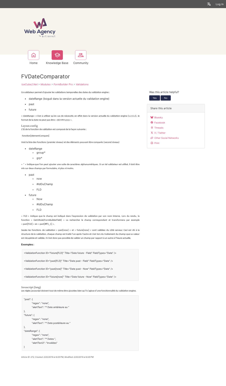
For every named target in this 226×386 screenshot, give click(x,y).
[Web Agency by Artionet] (39, 27)
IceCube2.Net (30, 84)
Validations (82, 84)
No (165, 97)
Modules (46, 84)
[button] (209, 4)
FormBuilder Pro (63, 84)
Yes (155, 97)
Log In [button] (220, 4)
